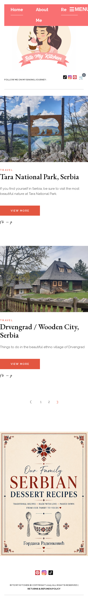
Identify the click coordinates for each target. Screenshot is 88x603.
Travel (6, 170)
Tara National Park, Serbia (39, 176)
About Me (42, 15)
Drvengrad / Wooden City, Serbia (39, 331)
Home (17, 9)
